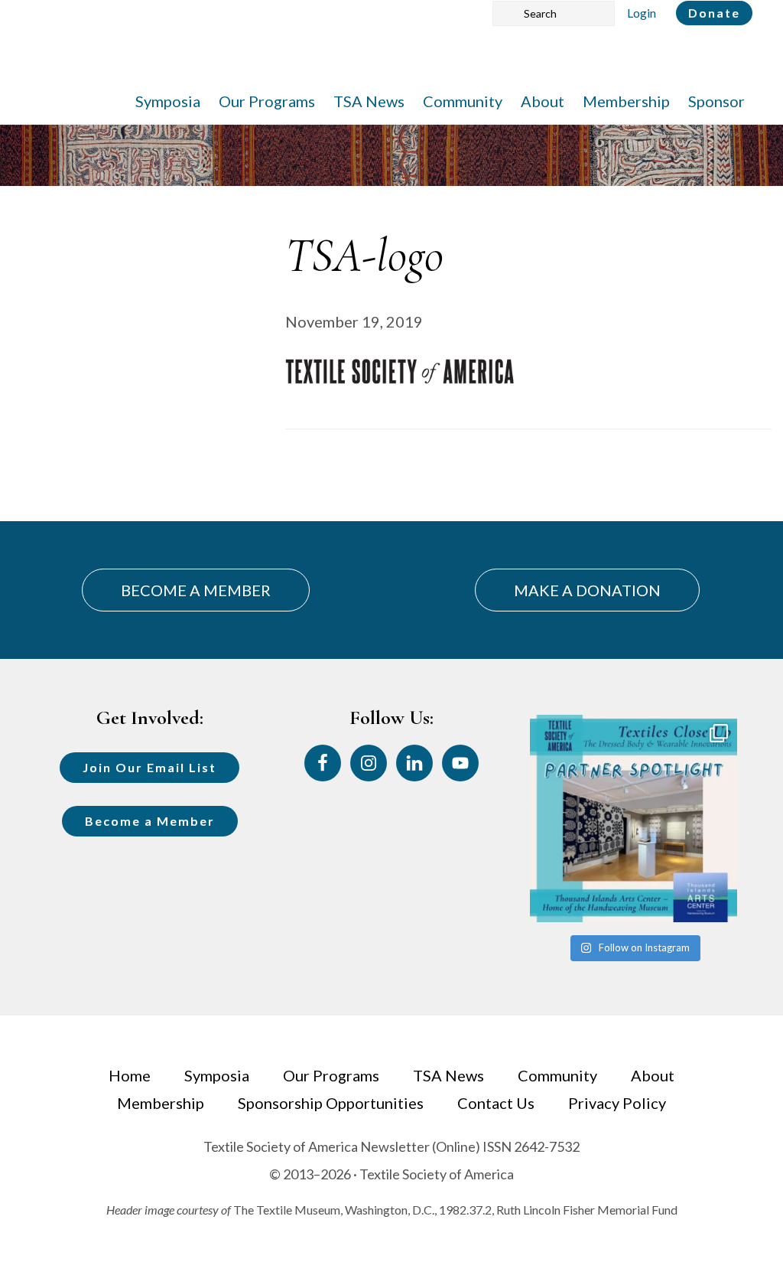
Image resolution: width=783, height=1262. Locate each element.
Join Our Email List (149, 767)
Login (641, 12)
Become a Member (150, 821)
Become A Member (196, 590)
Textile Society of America (181, 57)
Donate (714, 12)
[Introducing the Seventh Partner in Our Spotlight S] (633, 818)
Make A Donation (587, 590)
